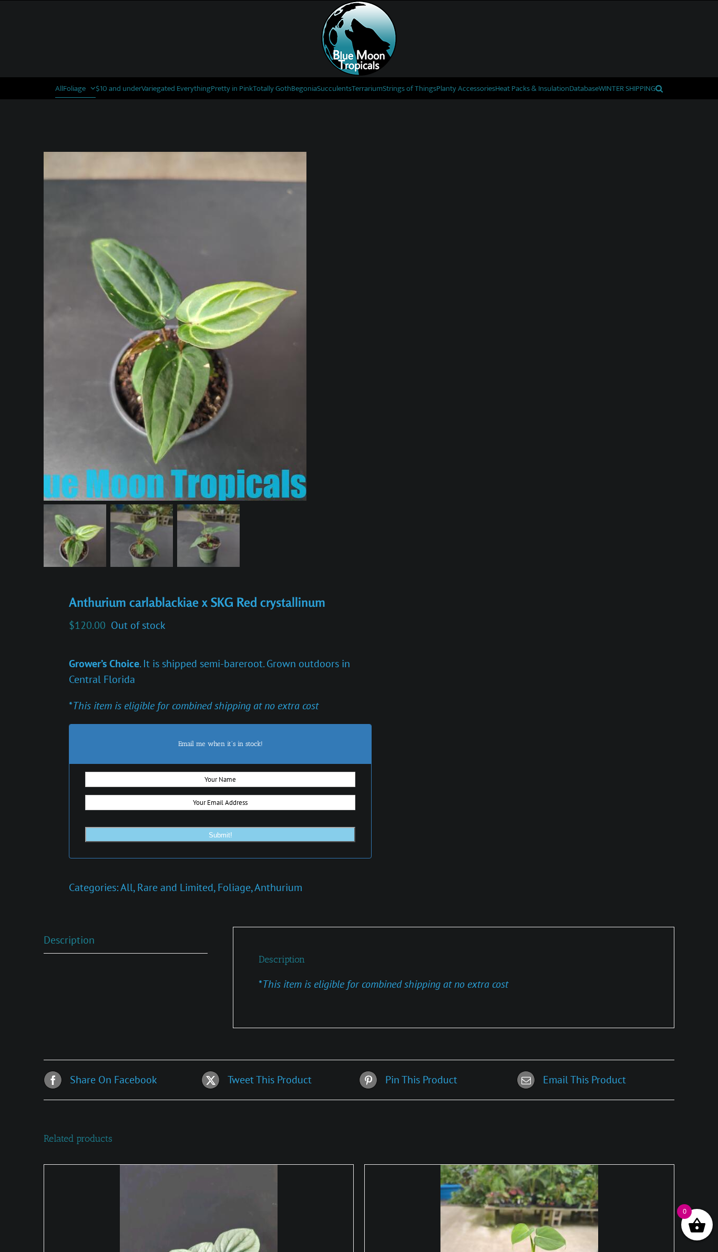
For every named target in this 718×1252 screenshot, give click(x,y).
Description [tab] (69, 940)
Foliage (234, 887)
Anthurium (278, 887)
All (126, 887)
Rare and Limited (175, 887)
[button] (659, 88)
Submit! (220, 835)
